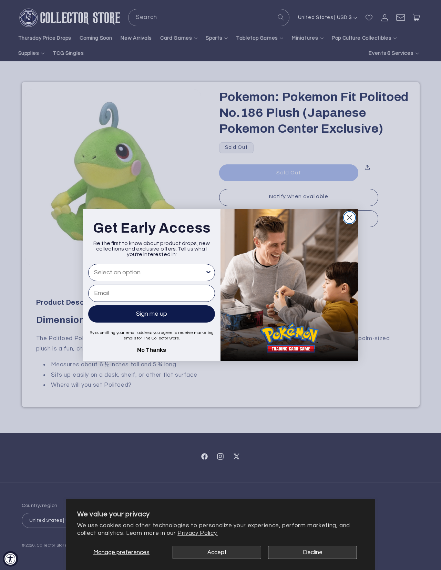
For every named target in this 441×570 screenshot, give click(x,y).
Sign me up (151, 314)
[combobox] (149, 272)
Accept (217, 552)
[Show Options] (208, 272)
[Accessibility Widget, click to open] (10, 559)
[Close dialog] (349, 218)
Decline (312, 552)
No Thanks (151, 349)
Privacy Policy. (197, 533)
